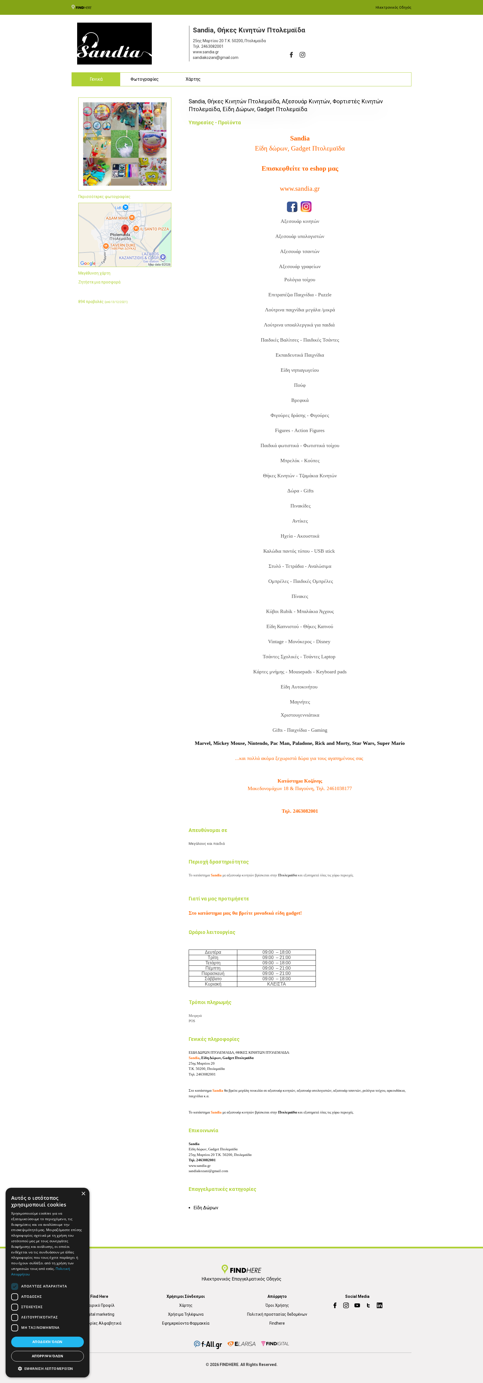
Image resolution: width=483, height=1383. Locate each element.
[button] (47, 1368)
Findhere (277, 1323)
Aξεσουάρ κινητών (300, 221)
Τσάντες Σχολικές (281, 656)
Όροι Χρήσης (277, 1305)
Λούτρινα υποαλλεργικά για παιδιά (300, 325)
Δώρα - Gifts (300, 490)
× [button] (83, 1194)
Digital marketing (99, 1314)
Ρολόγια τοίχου (299, 279)
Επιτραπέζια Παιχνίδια (291, 294)
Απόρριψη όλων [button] (47, 1356)
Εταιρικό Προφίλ (99, 1305)
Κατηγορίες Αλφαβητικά (99, 1323)
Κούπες (311, 460)
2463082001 (212, 46)
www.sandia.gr (300, 188)
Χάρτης (193, 79)
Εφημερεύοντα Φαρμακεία (185, 1323)
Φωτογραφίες (145, 79)
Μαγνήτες (300, 702)
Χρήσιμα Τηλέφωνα (185, 1314)
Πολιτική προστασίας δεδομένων (277, 1314)
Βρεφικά (300, 400)
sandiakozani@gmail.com (208, 1171)
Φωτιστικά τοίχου (300, 445)
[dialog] (47, 1282)
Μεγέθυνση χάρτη (94, 273)
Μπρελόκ (290, 460)
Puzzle (325, 294)
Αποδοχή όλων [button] (47, 1341)
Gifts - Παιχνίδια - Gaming (300, 730)
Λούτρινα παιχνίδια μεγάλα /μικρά (300, 310)
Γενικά (96, 79)
